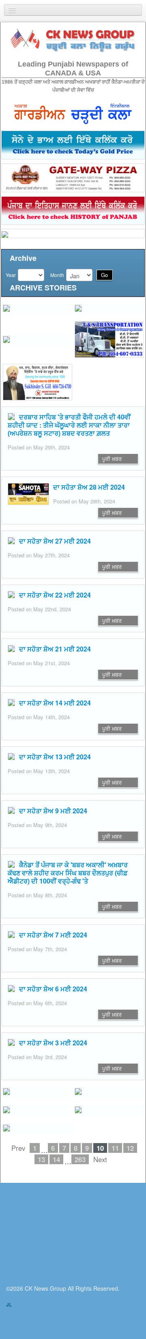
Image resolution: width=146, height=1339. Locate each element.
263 (80, 1159)
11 (115, 1148)
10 (100, 1148)
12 (130, 1148)
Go (104, 275)
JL (9, 1304)
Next (100, 1159)
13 (41, 1159)
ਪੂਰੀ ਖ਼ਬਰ (112, 458)
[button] (37, 309)
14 (56, 1159)
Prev (18, 1148)
